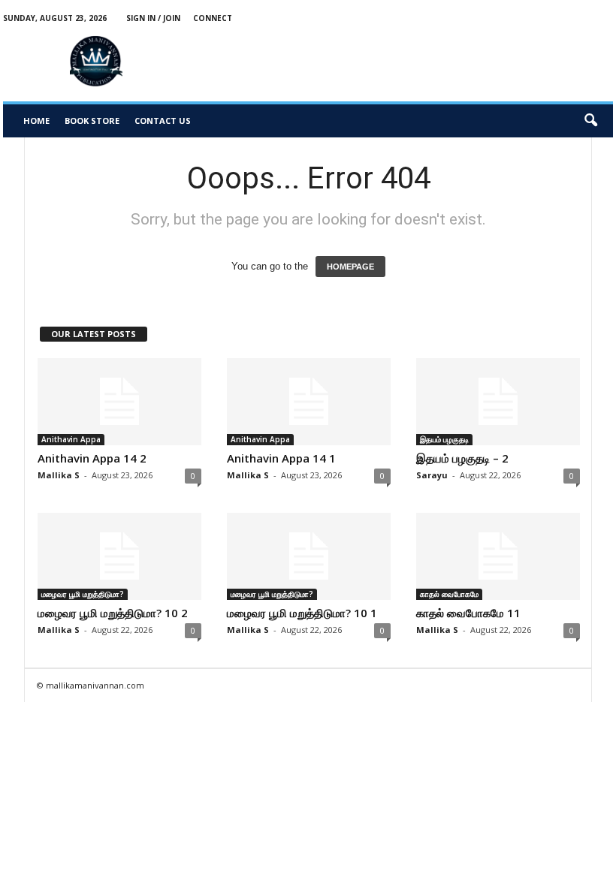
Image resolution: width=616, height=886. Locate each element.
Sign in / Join (153, 18)
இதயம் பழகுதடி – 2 (462, 458)
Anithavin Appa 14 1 (281, 458)
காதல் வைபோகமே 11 (468, 612)
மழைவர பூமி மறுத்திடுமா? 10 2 (113, 612)
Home (36, 120)
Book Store (92, 120)
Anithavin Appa (71, 439)
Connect (212, 18)
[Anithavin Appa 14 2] (119, 401)
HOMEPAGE (350, 266)
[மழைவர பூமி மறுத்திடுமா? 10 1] (309, 556)
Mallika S (59, 475)
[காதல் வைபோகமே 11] (498, 556)
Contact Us (162, 120)
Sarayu (432, 475)
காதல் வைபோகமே (449, 594)
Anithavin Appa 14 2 (92, 458)
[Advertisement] (422, 61)
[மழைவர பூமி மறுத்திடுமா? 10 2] (119, 556)
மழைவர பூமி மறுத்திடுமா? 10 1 (302, 612)
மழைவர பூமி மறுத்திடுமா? (82, 594)
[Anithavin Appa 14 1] (309, 401)
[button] (590, 120)
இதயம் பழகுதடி (444, 439)
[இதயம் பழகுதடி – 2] (498, 401)
